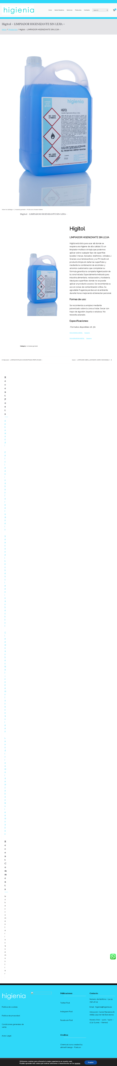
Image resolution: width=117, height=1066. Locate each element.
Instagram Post (66, 1012)
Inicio (50, 10)
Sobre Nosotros (59, 10)
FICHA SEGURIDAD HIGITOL (77, 338)
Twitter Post (65, 1003)
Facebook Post (66, 1020)
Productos (78, 10)
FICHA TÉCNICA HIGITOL (76, 332)
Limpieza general (20, 209)
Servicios (69, 10)
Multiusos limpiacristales (35, 209)
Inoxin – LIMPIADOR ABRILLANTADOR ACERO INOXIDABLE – (91, 360)
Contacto (87, 10)
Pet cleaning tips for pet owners (5, 490)
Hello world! (5, 433)
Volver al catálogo (7, 209)
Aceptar (91, 1062)
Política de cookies (9, 1007)
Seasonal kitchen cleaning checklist (5, 581)
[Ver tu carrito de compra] (114, 10)
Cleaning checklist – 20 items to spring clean (5, 681)
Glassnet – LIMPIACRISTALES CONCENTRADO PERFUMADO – (22, 360)
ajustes (77, 1063)
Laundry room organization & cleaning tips (5, 786)
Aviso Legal (6, 1036)
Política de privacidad (11, 1016)
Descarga (87, 332)
